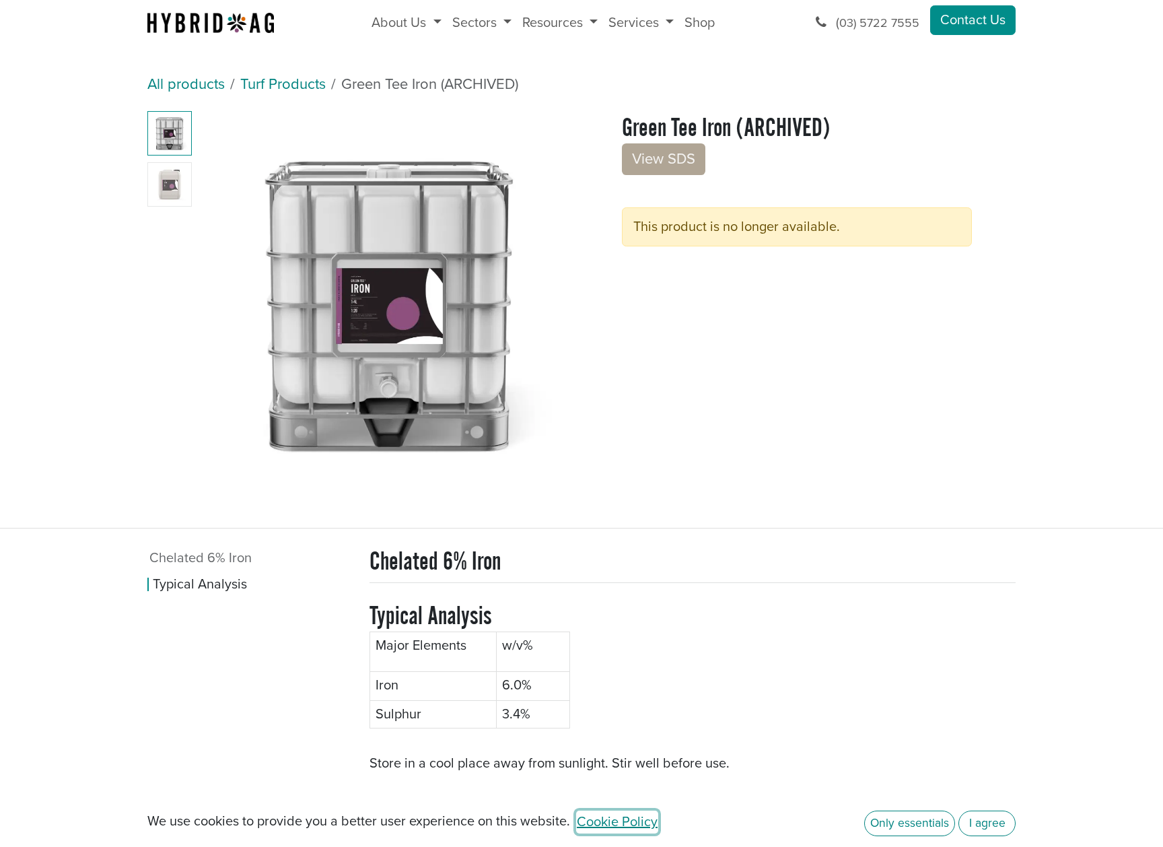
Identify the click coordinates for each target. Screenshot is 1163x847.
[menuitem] (406, 22)
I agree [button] (987, 823)
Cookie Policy (617, 822)
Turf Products (283, 84)
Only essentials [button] (909, 823)
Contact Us (973, 20)
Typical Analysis (200, 584)
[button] (216, 509)
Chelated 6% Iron (202, 558)
